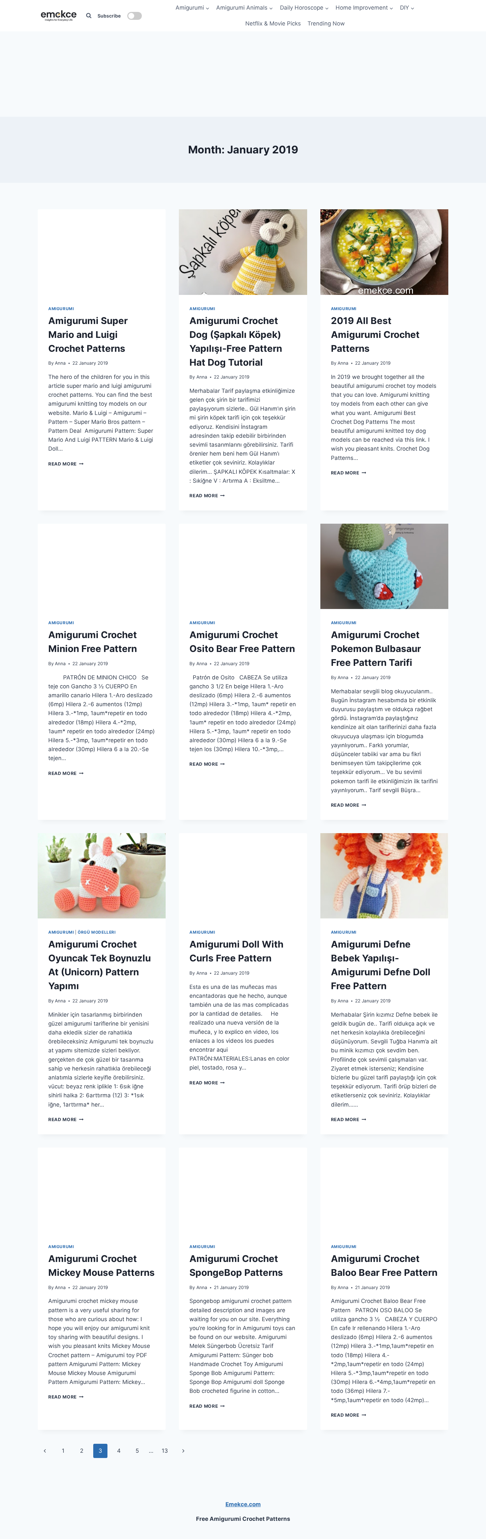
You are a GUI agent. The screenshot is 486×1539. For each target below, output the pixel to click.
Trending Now (326, 23)
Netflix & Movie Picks (273, 23)
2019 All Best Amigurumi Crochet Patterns (375, 334)
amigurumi (61, 308)
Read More (66, 463)
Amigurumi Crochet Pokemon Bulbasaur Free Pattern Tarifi (376, 648)
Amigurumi (202, 308)
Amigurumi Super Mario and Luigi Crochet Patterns (88, 334)
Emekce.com (243, 1504)
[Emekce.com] (59, 15)
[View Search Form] (88, 15)
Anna (60, 363)
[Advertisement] (243, 72)
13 (165, 1450)
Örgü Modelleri (96, 932)
